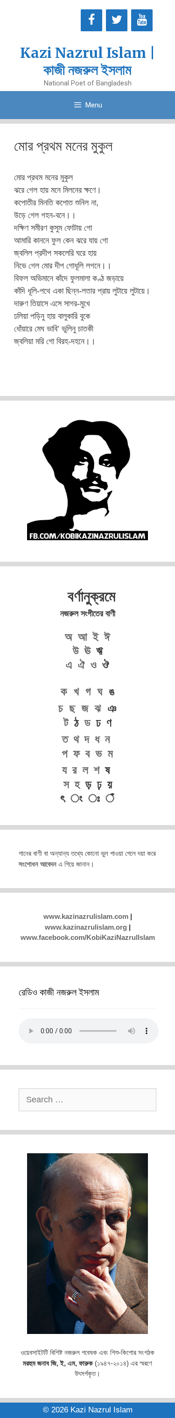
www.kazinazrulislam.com (85, 916)
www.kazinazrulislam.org (86, 927)
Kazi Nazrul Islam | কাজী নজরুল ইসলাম (87, 61)
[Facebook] (91, 20)
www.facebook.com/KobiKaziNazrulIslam (88, 937)
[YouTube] (142, 20)
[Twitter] (116, 20)
